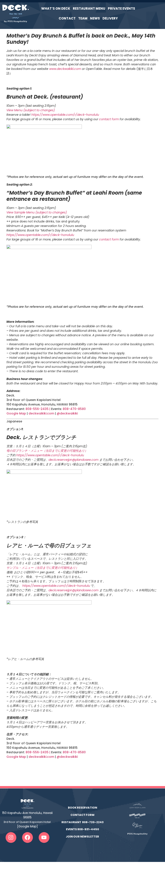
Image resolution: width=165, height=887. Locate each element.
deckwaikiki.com (41, 413)
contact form (109, 119)
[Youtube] (44, 837)
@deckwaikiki (67, 413)
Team (82, 18)
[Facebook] (27, 837)
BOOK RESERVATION (82, 808)
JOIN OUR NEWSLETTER (82, 836)
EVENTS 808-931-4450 (82, 829)
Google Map (16, 413)
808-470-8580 (75, 409)
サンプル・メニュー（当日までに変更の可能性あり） (42, 568)
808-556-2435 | (38, 409)
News (95, 18)
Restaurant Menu (89, 8)
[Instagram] (11, 837)
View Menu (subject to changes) (30, 110)
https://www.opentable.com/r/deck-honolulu (65, 115)
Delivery (110, 18)
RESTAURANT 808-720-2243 (82, 822)
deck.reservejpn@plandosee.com (74, 460)
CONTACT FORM (82, 815)
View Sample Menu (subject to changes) (36, 212)
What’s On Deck (55, 8)
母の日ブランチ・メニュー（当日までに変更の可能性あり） (47, 451)
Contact (67, 18)
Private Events (121, 8)
